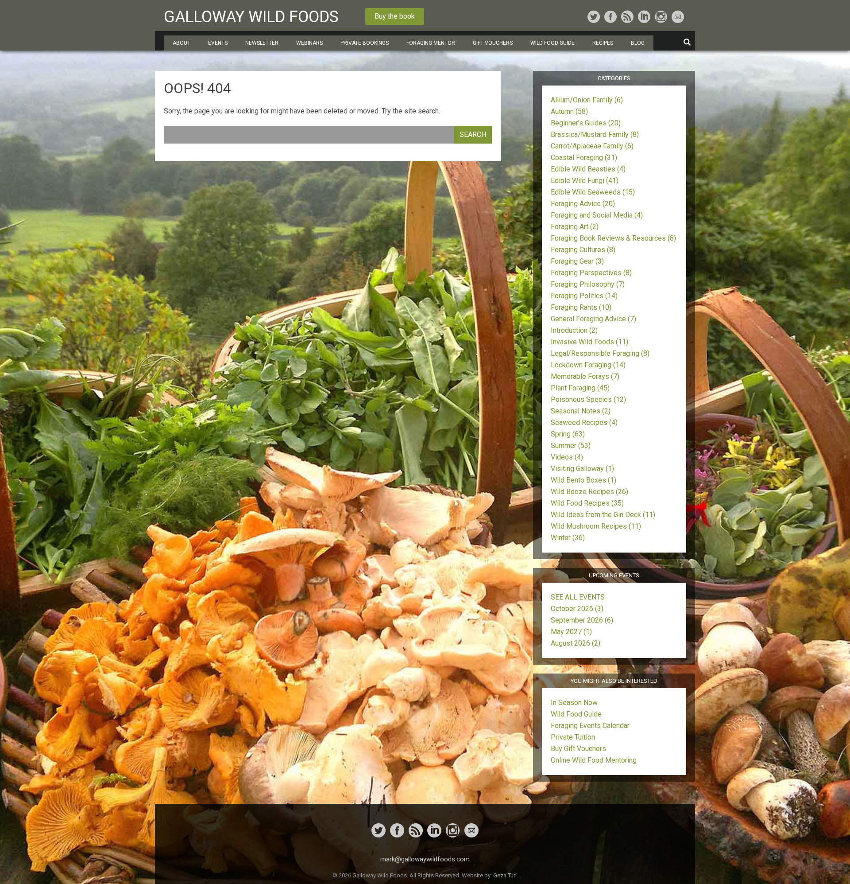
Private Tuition (573, 737)
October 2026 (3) (577, 608)
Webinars (309, 43)
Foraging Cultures (583, 249)
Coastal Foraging (584, 157)
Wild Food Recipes (587, 503)
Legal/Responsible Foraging (600, 353)
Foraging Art (575, 226)
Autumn (569, 111)
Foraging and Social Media (597, 215)
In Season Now (574, 702)
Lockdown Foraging (588, 365)
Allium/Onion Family (587, 100)
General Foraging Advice (593, 319)
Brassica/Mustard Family (595, 134)
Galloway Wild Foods (251, 17)
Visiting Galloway (582, 468)
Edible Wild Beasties (588, 169)
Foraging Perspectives (591, 273)
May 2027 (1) (571, 631)
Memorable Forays (585, 376)
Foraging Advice (583, 203)
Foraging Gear (577, 261)
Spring (568, 434)
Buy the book (395, 16)
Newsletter (261, 43)
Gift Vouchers (493, 43)
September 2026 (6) (582, 620)
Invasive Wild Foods (589, 342)
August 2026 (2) (575, 643)
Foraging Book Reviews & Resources (613, 238)
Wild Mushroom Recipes (596, 526)
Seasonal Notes (580, 411)
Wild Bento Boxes (583, 480)
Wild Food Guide (576, 714)
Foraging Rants (581, 307)
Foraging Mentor (430, 43)
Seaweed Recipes (584, 422)
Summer (571, 445)
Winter (568, 538)
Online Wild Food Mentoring (594, 760)
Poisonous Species (588, 399)
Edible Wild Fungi (584, 180)
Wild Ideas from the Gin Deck (603, 514)
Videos (567, 457)
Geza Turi (505, 875)
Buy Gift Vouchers (578, 748)
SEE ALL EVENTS (578, 597)
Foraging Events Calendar (590, 725)
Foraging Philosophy (588, 284)
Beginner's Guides (586, 123)
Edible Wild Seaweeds (593, 192)
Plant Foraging (580, 388)
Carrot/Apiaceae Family (592, 146)
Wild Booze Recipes (589, 491)
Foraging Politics (584, 296)
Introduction (574, 330)
